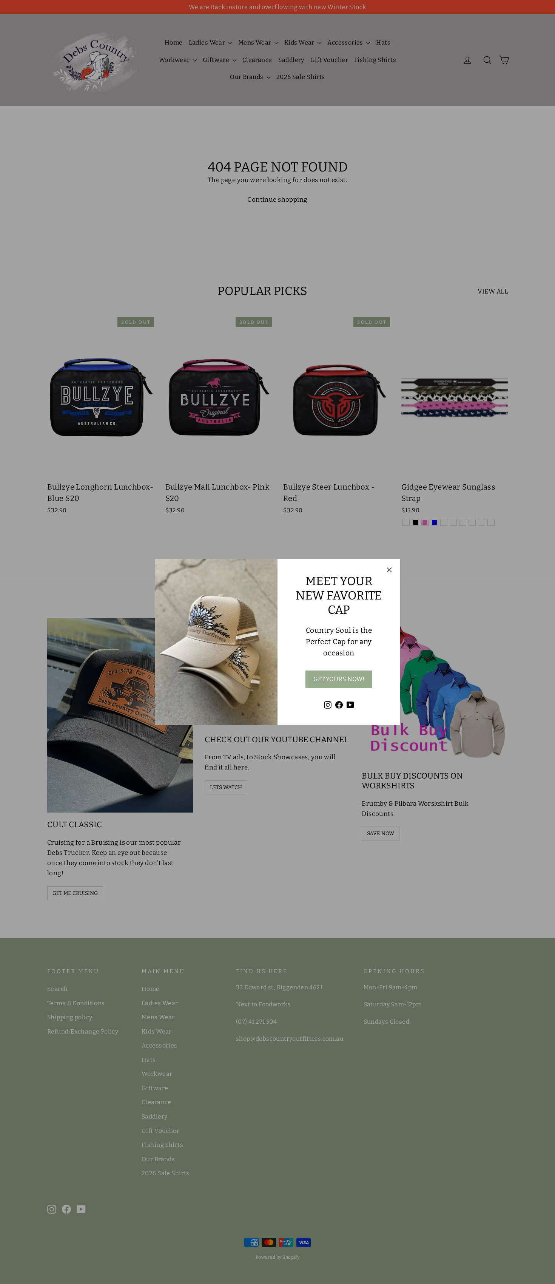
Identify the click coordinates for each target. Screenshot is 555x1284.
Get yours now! (338, 679)
